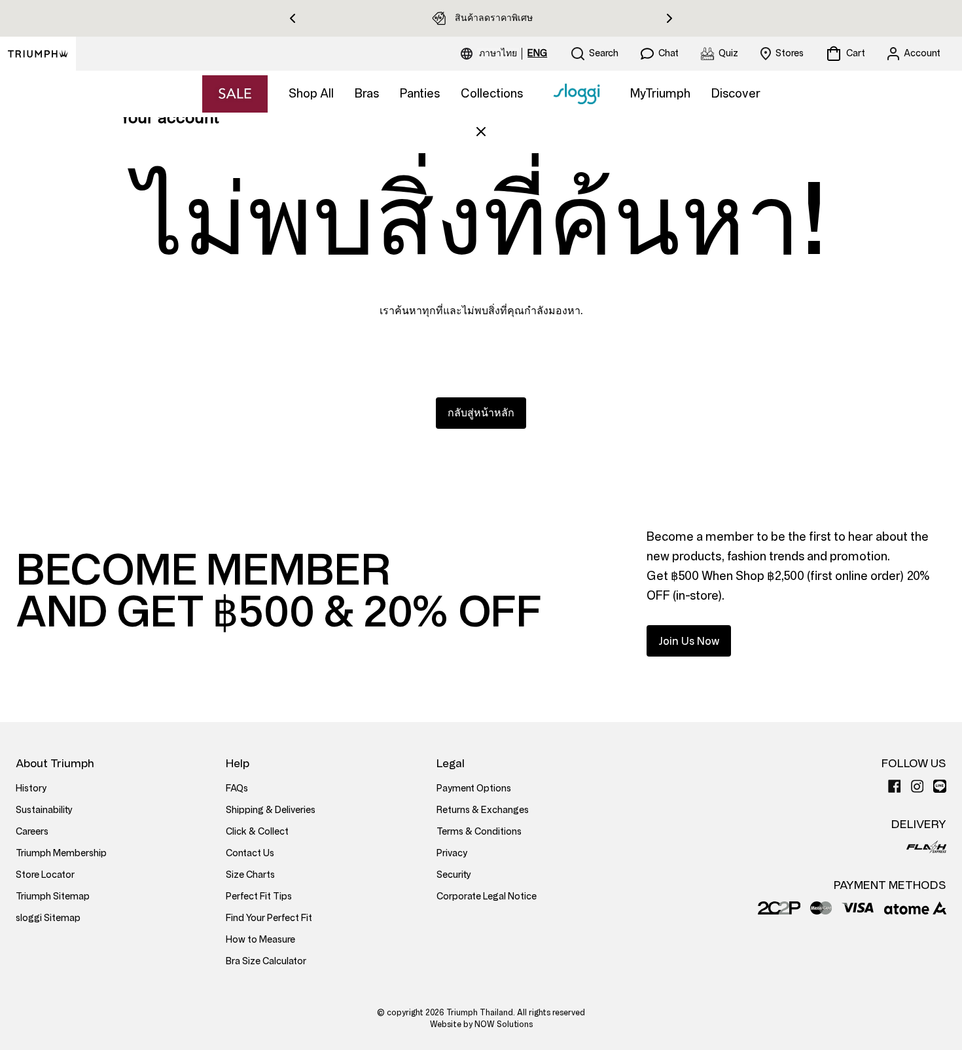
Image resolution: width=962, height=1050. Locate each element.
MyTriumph (660, 93)
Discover (735, 93)
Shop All (311, 93)
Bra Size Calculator (266, 961)
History (31, 788)
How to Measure (260, 940)
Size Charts (250, 875)
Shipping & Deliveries (270, 810)
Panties (420, 93)
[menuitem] (500, 54)
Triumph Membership (61, 853)
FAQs (237, 788)
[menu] (513, 54)
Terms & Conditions (479, 832)
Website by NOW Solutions (481, 1024)
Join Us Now (688, 641)
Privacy (451, 853)
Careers (32, 832)
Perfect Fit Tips (259, 896)
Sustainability (44, 810)
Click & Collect (257, 832)
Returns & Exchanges (482, 810)
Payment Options (473, 788)
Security (453, 875)
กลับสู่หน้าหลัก (481, 412)
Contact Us (250, 853)
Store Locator (45, 875)
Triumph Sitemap (53, 896)
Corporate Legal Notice (486, 896)
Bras (367, 93)
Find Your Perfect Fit (269, 918)
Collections (492, 93)
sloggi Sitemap (48, 918)
